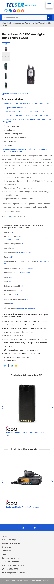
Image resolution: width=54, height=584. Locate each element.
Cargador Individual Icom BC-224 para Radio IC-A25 (23, 112)
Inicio (4, 23)
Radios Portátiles (31, 23)
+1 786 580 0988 (11, 569)
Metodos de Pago (9, 539)
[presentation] (2, 407)
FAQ (4, 554)
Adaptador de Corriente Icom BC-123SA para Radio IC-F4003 (27, 104)
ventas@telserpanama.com (15, 573)
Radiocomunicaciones (15, 23)
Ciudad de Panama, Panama (15, 565)
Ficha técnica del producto (16, 93)
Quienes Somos (8, 547)
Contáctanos (7, 551)
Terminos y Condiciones (11, 558)
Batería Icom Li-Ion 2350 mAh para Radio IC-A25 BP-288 (25, 116)
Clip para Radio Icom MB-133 (14, 108)
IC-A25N (7, 216)
